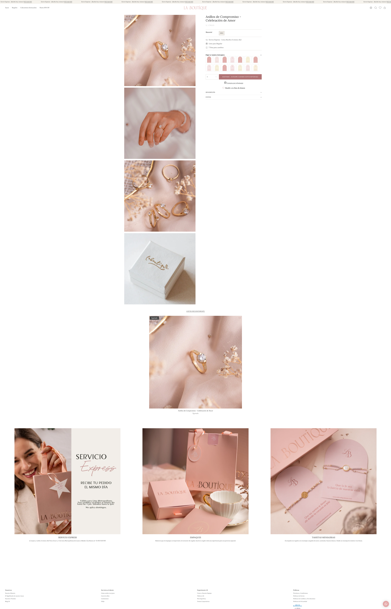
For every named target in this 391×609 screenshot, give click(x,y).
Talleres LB (200, 596)
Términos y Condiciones (300, 593)
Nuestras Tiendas (10, 598)
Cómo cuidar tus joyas (108, 593)
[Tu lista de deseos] (380, 8)
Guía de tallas (105, 596)
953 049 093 (28, 2)
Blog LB (7, 601)
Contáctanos (105, 598)
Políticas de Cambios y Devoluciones (304, 598)
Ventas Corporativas (203, 601)
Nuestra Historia (10, 593)
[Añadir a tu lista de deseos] (239, 318)
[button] (7, 7)
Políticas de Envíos (298, 596)
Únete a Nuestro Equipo (204, 593)
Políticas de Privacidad (300, 601)
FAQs (102, 601)
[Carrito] (384, 7)
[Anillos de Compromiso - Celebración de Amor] (195, 362)
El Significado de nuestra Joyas (14, 596)
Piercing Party (201, 598)
